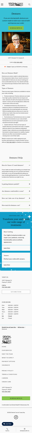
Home (4, 346)
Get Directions (16, 291)
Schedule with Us (16, 28)
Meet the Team (7, 354)
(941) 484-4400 (18, 62)
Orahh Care (6, 381)
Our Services (7, 350)
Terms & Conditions (9, 374)
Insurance (6, 365)
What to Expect (8, 357)
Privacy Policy (7, 370)
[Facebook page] (16, 417)
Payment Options (8, 361)
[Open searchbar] (29, 4)
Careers (5, 378)
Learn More (7, 248)
